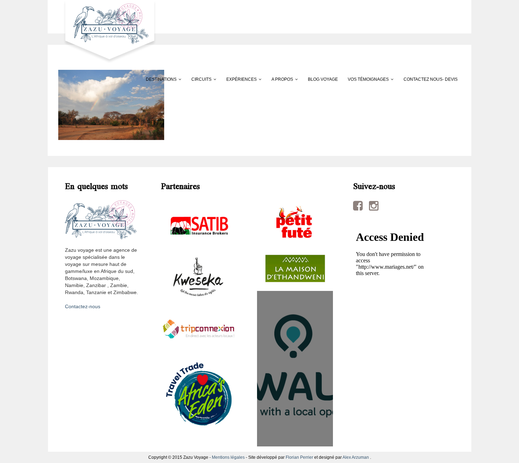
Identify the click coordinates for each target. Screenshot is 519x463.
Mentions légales (228, 457)
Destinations (161, 79)
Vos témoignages (368, 79)
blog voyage (323, 79)
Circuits (201, 79)
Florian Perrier (299, 457)
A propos (282, 79)
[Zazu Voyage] (107, 31)
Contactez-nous (82, 306)
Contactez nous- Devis (431, 79)
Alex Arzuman (355, 457)
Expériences (241, 79)
